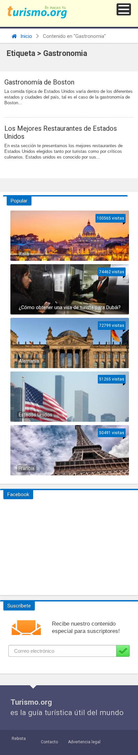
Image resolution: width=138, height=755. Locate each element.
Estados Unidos (35, 415)
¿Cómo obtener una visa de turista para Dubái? (70, 307)
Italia (24, 254)
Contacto (49, 742)
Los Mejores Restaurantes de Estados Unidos (60, 132)
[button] (124, 9)
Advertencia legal (84, 742)
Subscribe (123, 651)
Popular (19, 201)
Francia (26, 468)
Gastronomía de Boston (39, 82)
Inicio (25, 36)
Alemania (29, 361)
